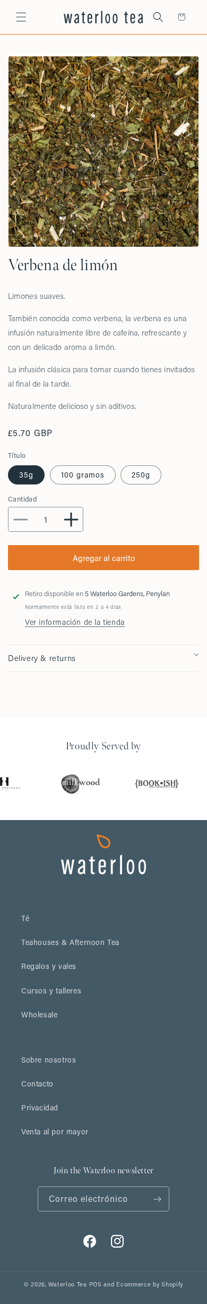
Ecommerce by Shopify (149, 1284)
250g (141, 475)
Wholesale (39, 1014)
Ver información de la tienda (75, 622)
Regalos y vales (48, 966)
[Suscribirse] (157, 1198)
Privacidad (39, 1107)
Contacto (37, 1084)
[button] (21, 17)
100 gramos (83, 475)
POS (95, 1284)
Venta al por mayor (55, 1131)
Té (25, 918)
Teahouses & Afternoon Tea (70, 942)
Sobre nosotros (48, 1060)
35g (26, 475)
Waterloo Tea (67, 1284)
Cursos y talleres (51, 990)
